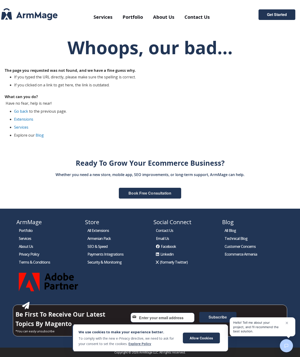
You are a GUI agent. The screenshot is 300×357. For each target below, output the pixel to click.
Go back (21, 111)
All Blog (230, 230)
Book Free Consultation (149, 193)
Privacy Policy (29, 254)
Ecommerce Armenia (241, 254)
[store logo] (29, 14)
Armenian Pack (99, 238)
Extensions (23, 119)
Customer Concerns (240, 246)
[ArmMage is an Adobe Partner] (49, 292)
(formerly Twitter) (174, 262)
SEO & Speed (97, 246)
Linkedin (167, 254)
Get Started (277, 14)
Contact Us (164, 230)
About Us (26, 246)
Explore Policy (139, 344)
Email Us (162, 238)
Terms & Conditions (34, 262)
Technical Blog (236, 238)
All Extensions (98, 230)
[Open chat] (286, 345)
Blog (40, 135)
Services (21, 127)
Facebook (168, 246)
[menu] (154, 17)
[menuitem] (103, 17)
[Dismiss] (286, 323)
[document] (150, 337)
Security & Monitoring (104, 262)
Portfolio (26, 230)
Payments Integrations (105, 254)
